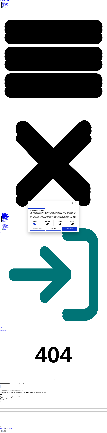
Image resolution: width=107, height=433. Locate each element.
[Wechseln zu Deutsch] (4, 430)
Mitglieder (4, 213)
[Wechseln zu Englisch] (4, 218)
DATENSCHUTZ (9, 428)
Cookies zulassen (69, 228)
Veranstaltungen (5, 214)
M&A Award (4, 215)
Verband (3, 217)
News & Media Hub (5, 216)
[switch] (47, 224)
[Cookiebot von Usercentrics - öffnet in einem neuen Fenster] (72, 203)
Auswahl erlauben (53, 228)
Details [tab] (53, 206)
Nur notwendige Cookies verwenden (37, 229)
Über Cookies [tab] (70, 206)
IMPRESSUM (2, 428)
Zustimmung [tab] (36, 206)
